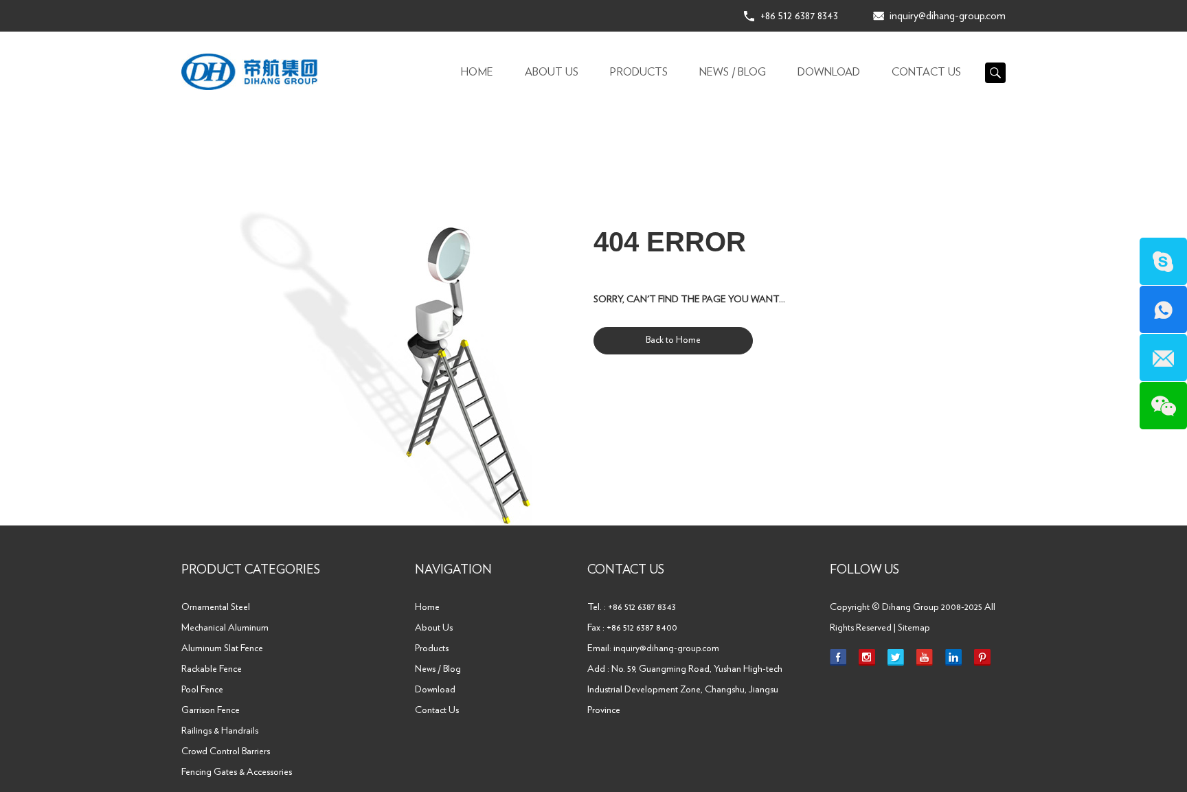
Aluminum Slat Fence (222, 648)
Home (477, 72)
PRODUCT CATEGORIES (250, 570)
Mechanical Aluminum (225, 628)
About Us (551, 72)
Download (829, 72)
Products (639, 72)
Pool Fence (202, 689)
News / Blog (732, 72)
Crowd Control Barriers (225, 751)
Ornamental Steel (215, 607)
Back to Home (673, 340)
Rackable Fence (211, 669)
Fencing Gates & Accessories (236, 772)
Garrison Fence (210, 710)
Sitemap (914, 628)
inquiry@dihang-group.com (948, 15)
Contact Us (926, 72)
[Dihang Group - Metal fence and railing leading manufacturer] (249, 72)
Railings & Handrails (219, 731)
